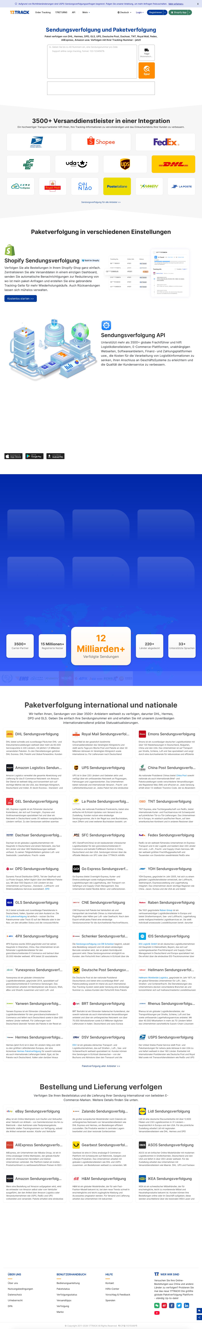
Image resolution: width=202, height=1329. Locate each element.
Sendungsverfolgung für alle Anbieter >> (101, 202)
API (73, 12)
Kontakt (109, 1283)
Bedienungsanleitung (68, 1283)
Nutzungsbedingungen (20, 1288)
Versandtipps (64, 1300)
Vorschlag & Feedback (117, 1294)
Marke (60, 1311)
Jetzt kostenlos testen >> (120, 373)
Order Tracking (43, 12)
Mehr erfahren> (176, 4)
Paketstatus (63, 1288)
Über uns (13, 1283)
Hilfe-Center (112, 1288)
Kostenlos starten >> (20, 298)
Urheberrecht (15, 1300)
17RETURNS (61, 12)
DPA (10, 1306)
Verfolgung (63, 1306)
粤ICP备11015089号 (127, 1325)
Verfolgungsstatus (67, 1294)
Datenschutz (15, 1294)
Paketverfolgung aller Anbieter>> (101, 1066)
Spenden (110, 1300)
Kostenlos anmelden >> (101, 1242)
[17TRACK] (19, 12)
